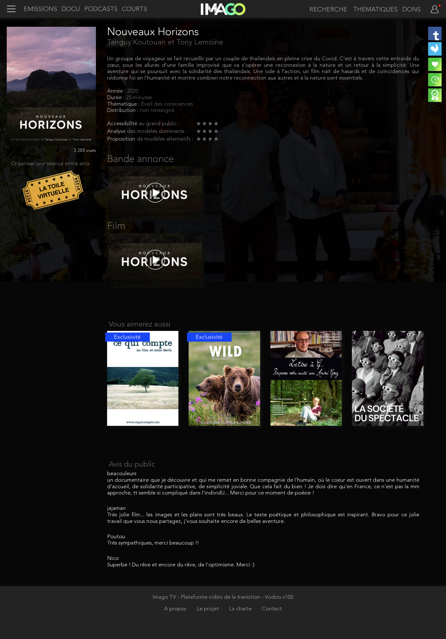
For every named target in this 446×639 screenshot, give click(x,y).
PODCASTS (101, 9)
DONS (411, 10)
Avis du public (132, 464)
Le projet (208, 609)
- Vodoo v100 (277, 597)
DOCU (71, 9)
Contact (272, 609)
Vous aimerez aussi (139, 324)
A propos (176, 609)
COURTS (134, 9)
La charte (241, 609)
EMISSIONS (40, 9)
